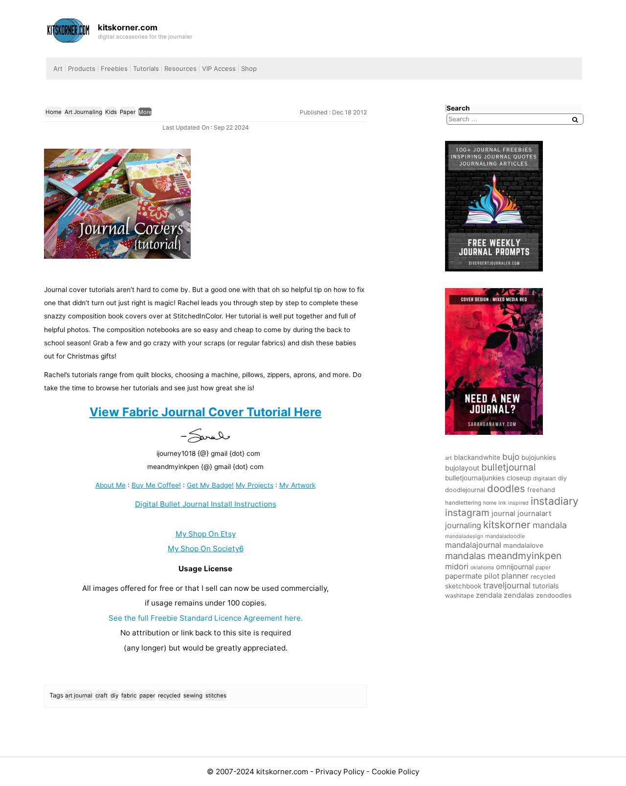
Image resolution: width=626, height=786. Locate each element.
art (448, 457)
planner (515, 576)
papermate (463, 576)
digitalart (544, 478)
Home (53, 112)
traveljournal (507, 585)
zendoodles (554, 595)
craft (101, 695)
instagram (467, 512)
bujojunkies (538, 457)
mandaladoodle (505, 536)
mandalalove (523, 545)
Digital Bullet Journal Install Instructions (205, 504)
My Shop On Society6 (206, 548)
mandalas (465, 555)
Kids (111, 112)
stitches (215, 695)
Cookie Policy (395, 771)
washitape (459, 595)
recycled (169, 695)
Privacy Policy (340, 771)
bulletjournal (508, 467)
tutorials (546, 586)
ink (502, 502)
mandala (550, 525)
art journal (78, 695)
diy (114, 695)
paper (147, 695)
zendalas (519, 595)
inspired (518, 503)
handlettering (463, 502)
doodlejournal (465, 490)
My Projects (254, 485)
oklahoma (482, 567)
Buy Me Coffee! (156, 485)
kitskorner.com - (285, 771)
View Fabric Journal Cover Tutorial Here (205, 411)
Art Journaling (83, 112)
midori (457, 566)
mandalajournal (473, 545)
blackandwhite (477, 457)
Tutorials (146, 68)
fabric (128, 695)
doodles (506, 488)
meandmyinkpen (524, 555)
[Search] (575, 119)
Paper (127, 112)
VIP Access (219, 68)
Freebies (114, 68)
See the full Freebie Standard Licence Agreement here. (206, 618)
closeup (519, 478)
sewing (192, 695)
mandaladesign (464, 536)
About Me (110, 485)
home (489, 503)
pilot (491, 576)
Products (81, 68)
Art (58, 68)
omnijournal (515, 566)
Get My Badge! (210, 485)
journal (503, 513)
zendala (489, 595)
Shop (249, 68)
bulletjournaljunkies (475, 478)
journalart (534, 513)
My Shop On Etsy (206, 534)
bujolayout (462, 468)
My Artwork (297, 485)
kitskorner (507, 524)
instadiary (555, 500)
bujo (510, 456)
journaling (463, 525)
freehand (541, 490)
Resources (180, 68)
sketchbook (463, 586)
